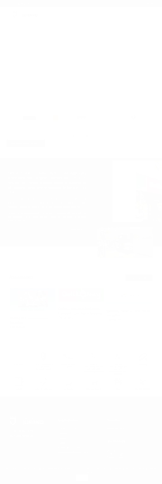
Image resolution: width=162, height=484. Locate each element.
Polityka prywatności (69, 447)
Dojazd (61, 438)
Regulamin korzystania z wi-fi (73, 452)
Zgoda (82, 477)
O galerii (62, 442)
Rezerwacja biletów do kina (24, 143)
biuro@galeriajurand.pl (22, 3)
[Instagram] (152, 3)
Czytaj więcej (76, 229)
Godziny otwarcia (67, 428)
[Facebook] (148, 3)
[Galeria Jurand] (25, 14)
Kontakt (62, 433)
